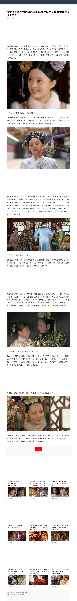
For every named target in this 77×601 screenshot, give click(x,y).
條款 (18, 594)
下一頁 (38, 449)
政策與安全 (14, 594)
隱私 (21, 594)
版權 (23, 594)
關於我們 (9, 594)
